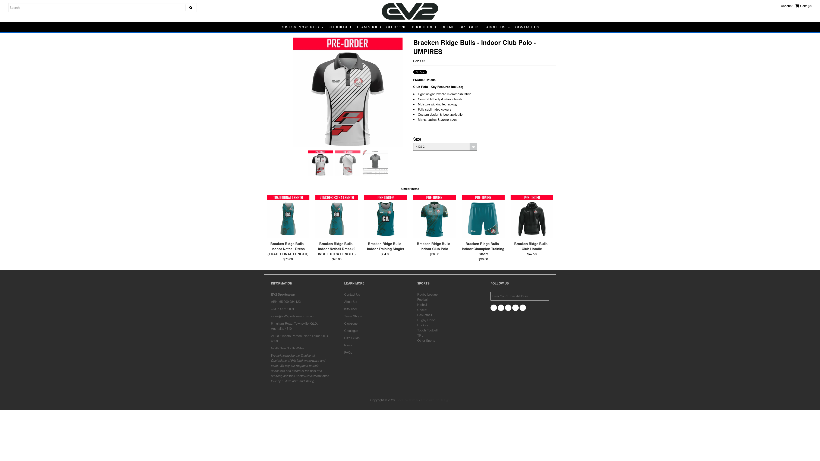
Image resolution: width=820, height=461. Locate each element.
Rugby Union (426, 320)
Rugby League (427, 294)
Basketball (424, 314)
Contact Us (352, 294)
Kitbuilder (350, 308)
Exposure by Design (435, 400)
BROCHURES (424, 27)
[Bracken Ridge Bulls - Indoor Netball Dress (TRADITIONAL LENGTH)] (288, 236)
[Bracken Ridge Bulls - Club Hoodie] (532, 236)
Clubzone (350, 323)
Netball (422, 304)
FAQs (348, 352)
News (348, 345)
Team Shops (353, 316)
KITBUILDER (340, 27)
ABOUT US (496, 27)
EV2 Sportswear (406, 400)
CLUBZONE (396, 27)
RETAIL (447, 27)
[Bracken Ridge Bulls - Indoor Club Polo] (434, 236)
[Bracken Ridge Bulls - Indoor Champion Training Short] (483, 236)
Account (786, 5)
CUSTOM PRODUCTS (300, 27)
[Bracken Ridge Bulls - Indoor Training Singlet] (385, 236)
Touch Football (427, 330)
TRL (420, 335)
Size (417, 139)
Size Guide (352, 338)
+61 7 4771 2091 (282, 308)
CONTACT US (527, 27)
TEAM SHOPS (368, 27)
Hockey (422, 325)
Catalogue (351, 330)
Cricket (422, 309)
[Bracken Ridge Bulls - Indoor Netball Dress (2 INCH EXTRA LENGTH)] (336, 236)
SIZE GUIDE (470, 27)
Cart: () (805, 5)
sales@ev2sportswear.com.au (292, 316)
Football (422, 299)
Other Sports (426, 340)
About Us (350, 301)
